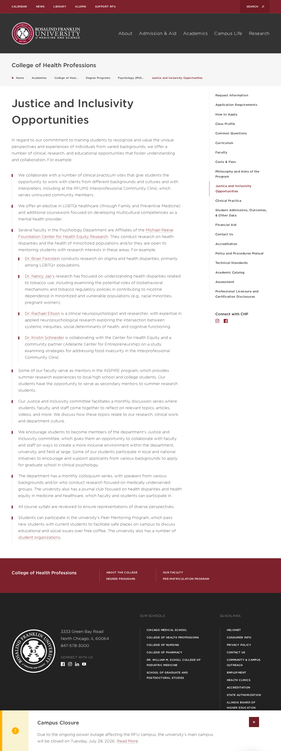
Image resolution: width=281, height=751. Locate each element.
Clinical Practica (228, 200)
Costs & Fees (225, 162)
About (125, 33)
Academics (195, 33)
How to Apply (226, 114)
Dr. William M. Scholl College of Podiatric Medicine (174, 662)
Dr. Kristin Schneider (44, 337)
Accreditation (226, 244)
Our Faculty (173, 572)
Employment (236, 672)
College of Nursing (163, 645)
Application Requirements (236, 104)
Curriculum (224, 143)
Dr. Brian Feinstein (42, 258)
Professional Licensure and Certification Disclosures (237, 294)
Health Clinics (239, 680)
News (40, 6)
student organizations (39, 537)
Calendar (19, 6)
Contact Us (224, 234)
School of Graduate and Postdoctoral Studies (167, 675)
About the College (122, 572)
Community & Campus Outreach (244, 662)
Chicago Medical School (167, 630)
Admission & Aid (158, 33)
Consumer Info (239, 637)
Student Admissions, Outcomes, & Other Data (241, 212)
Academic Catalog (230, 272)
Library (59, 6)
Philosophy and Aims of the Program (237, 174)
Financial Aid (225, 225)
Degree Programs (120, 578)
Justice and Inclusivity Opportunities (234, 188)
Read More (127, 741)
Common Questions (231, 133)
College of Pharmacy (164, 652)
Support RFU (105, 6)
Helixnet (234, 630)
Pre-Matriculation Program (186, 578)
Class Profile (225, 124)
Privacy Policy (239, 645)
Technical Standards (231, 263)
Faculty (221, 152)
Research (259, 33)
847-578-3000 (75, 645)
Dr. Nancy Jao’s (40, 276)
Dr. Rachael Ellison (42, 313)
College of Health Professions (173, 637)
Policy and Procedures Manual (239, 253)
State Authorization (244, 695)
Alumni (80, 6)
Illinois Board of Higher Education (241, 705)
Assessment (224, 282)
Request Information (232, 95)
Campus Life (228, 33)
